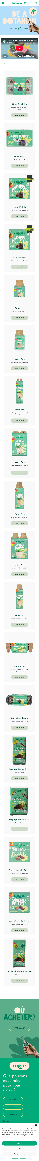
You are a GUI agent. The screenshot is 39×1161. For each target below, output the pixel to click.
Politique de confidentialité (19, 1158)
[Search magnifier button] (36, 3)
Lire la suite (19, 115)
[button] (36, 1125)
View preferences (19, 1154)
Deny (19, 1148)
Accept (19, 1143)
